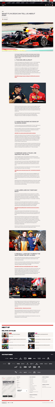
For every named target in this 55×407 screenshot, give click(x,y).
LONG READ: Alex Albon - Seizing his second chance (23, 308)
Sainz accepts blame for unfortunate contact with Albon (43, 339)
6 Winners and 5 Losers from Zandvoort (14, 334)
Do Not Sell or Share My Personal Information (33, 392)
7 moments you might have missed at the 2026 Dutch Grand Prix (17, 340)
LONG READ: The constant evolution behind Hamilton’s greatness (25, 133)
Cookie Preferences (32, 397)
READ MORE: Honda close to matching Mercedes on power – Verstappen (26, 266)
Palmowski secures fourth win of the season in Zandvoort (17, 345)
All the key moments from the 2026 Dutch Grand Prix (42, 345)
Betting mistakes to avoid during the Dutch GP (41, 334)
